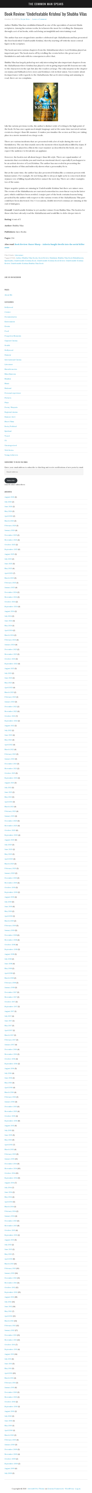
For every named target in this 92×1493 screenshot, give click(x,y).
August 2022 (9, 726)
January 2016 (10, 1102)
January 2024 (10, 645)
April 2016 (9, 1087)
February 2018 (10, 983)
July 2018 (8, 959)
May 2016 (8, 1083)
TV (6, 441)
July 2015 (8, 1130)
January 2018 (10, 987)
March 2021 (9, 806)
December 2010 (11, 1392)
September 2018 (11, 949)
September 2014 (11, 1178)
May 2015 (8, 1140)
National (8, 388)
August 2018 (9, 954)
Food (7, 331)
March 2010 (9, 1435)
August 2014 (9, 1183)
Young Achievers (11, 455)
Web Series (9, 450)
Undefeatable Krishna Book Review (51, 261)
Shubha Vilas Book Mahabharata (70, 258)
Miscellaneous (10, 374)
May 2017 (8, 1025)
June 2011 (8, 1364)
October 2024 (10, 602)
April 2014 (9, 1202)
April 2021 (8, 802)
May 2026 (8, 511)
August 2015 (9, 1126)
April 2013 (8, 1259)
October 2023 (10, 659)
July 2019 (8, 902)
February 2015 (10, 1154)
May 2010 (8, 1425)
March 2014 (9, 1206)
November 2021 (11, 768)
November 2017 (11, 997)
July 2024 (8, 616)
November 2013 (11, 1226)
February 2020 (10, 868)
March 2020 (9, 864)
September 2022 (11, 721)
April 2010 (9, 1430)
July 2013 (8, 1245)
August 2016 (9, 1068)
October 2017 (10, 1002)
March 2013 (9, 1264)
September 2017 (11, 1006)
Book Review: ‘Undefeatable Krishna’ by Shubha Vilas (46, 14)
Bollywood (9, 307)
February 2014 (10, 1211)
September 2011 (11, 1349)
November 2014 (11, 1168)
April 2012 (8, 1316)
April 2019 (9, 916)
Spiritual (8, 431)
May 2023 (8, 683)
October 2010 (10, 1402)
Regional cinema (11, 412)
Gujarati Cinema (11, 341)
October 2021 (10, 773)
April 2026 (9, 516)
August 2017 (9, 1011)
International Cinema (13, 360)
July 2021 (8, 787)
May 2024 (8, 625)
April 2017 (8, 1030)
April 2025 (9, 573)
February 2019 (10, 925)
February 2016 (10, 1097)
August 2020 (9, 840)
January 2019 (10, 930)
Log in (77, 1489)
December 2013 (11, 1221)
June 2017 (8, 1021)
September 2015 (11, 1121)
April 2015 (9, 1145)
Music (7, 383)
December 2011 (11, 1335)
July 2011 (8, 1359)
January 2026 (10, 530)
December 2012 (11, 1278)
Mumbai (8, 379)
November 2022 (11, 711)
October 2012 (10, 1287)
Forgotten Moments (13, 336)
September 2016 (11, 1064)
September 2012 (11, 1292)
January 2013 (9, 1273)
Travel (7, 436)
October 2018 (10, 945)
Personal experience (13, 393)
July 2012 (8, 1302)
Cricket (8, 312)
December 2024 (11, 592)
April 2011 (8, 1373)
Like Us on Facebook (13, 277)
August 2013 (9, 1240)
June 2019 (8, 906)
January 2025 (10, 587)
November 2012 (11, 1283)
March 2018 (9, 978)
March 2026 (9, 521)
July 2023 (8, 673)
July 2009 (8, 1473)
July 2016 (8, 1073)
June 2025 (8, 564)
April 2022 (9, 745)
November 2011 (11, 1340)
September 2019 (11, 892)
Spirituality (9, 261)
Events (7, 326)
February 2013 (10, 1268)
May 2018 (8, 968)
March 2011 (9, 1378)
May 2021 (8, 797)
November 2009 (11, 1454)
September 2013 (11, 1235)
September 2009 (11, 1464)
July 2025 (8, 559)
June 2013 (8, 1249)
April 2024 (9, 630)
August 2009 (10, 1468)
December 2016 (11, 1049)
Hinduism (53, 258)
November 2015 (11, 1111)
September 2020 (11, 835)
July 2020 (8, 845)
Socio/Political (11, 426)
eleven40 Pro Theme (36, 1489)
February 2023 (10, 697)
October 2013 (10, 1230)
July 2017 (8, 1016)
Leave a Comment (39, 19)
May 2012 (8, 1311)
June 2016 (8, 1078)
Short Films (9, 421)
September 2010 (11, 1406)
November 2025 (11, 540)
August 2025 (9, 554)
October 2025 (10, 545)
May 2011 (8, 1368)
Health (7, 345)
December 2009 (11, 1449)
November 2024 (11, 597)
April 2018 (9, 973)
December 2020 (11, 821)
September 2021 (11, 778)
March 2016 (9, 1092)
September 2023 (11, 664)
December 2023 (11, 649)
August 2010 (9, 1411)
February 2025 (10, 583)
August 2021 (9, 783)
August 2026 (9, 497)
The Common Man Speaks (46, 4)
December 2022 (11, 706)
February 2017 (10, 1040)
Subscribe (11, 480)
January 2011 (9, 1387)
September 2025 (11, 549)
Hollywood (9, 350)
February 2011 (10, 1383)
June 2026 (8, 506)
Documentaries (11, 317)
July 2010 (8, 1416)
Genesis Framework (55, 1489)
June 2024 (8, 621)
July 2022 (8, 730)
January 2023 (10, 702)
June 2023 (8, 678)
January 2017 (9, 1045)
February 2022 (10, 754)
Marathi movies (11, 369)
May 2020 (8, 854)
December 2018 (11, 935)
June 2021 (8, 792)
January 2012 (9, 1330)
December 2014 (11, 1164)
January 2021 (9, 816)
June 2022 (8, 735)
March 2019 (9, 921)
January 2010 (10, 1445)
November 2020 (11, 826)
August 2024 (9, 611)
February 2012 (10, 1325)
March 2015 (9, 1149)
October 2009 (10, 1459)
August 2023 (9, 668)
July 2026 (8, 502)
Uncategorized (11, 445)
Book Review (44, 258)
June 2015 (8, 1135)
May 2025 (8, 568)
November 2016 (11, 1054)
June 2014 (8, 1192)
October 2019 (10, 887)
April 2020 (9, 859)
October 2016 (10, 1059)
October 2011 (10, 1344)
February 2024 (10, 640)
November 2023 (11, 654)
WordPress (69, 1489)
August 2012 (9, 1297)
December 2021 (11, 764)
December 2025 (11, 535)
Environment (10, 322)
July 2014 (8, 1187)
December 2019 (11, 878)
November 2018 (11, 940)
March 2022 (9, 749)
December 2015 (11, 1106)
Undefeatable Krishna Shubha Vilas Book (27, 263)
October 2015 (10, 1116)
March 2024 (9, 635)
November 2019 (11, 883)
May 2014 (8, 1197)
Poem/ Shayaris (11, 407)
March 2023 (9, 692)
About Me (8, 295)
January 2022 (10, 759)
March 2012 (9, 1321)
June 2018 (8, 964)
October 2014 (10, 1173)
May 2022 (8, 740)
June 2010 (8, 1421)
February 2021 (10, 811)
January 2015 (10, 1159)
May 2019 (8, 911)
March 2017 (9, 1035)
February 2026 (10, 525)
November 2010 (11, 1397)
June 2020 (8, 849)
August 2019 (9, 897)
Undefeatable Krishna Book (25, 261)
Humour (8, 355)
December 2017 (11, 992)
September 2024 (11, 606)
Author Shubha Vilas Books (27, 258)
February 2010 (10, 1440)
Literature (19, 255)
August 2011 (9, 1354)
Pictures (8, 398)
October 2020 (10, 830)
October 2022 (10, 716)
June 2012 (8, 1306)
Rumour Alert (10, 417)
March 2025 (9, 578)
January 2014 (10, 1216)
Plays (7, 402)
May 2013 (8, 1254)
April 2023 (9, 687)
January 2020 (10, 873)
